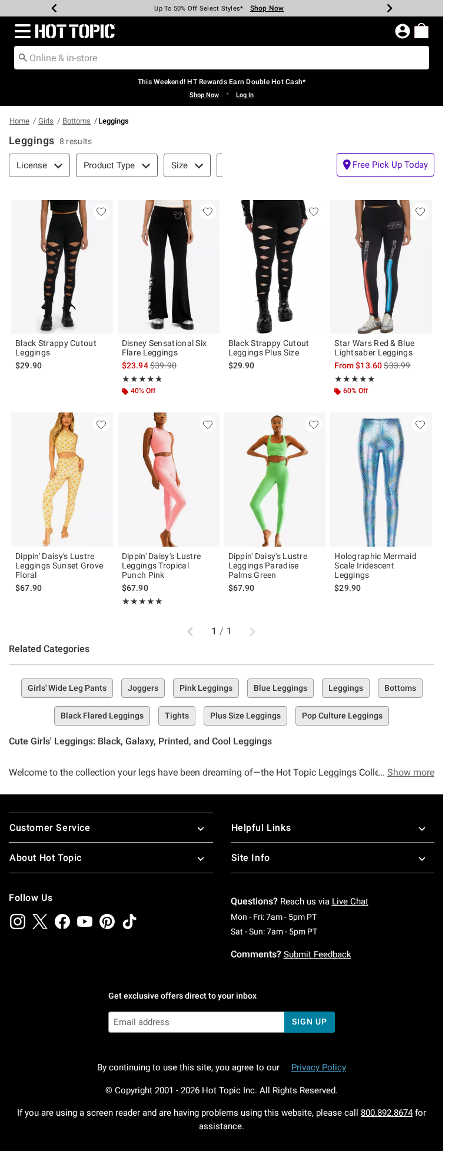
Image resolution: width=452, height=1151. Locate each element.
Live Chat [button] (350, 901)
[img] (17, 921)
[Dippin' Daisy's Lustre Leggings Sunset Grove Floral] (62, 479)
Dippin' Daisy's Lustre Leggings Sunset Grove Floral (59, 565)
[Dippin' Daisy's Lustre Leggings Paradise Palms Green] (275, 479)
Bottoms (76, 121)
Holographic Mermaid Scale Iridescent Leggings (375, 565)
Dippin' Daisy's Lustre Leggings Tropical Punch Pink (161, 565)
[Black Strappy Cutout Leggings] (62, 267)
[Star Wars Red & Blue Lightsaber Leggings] (381, 267)
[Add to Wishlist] (101, 212)
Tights (177, 715)
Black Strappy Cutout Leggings (56, 347)
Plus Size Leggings (245, 715)
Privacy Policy (318, 1067)
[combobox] (221, 57)
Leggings (345, 688)
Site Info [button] (250, 857)
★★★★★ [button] (141, 379)
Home (19, 121)
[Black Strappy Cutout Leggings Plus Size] (275, 267)
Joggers (143, 688)
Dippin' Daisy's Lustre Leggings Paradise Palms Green (268, 565)
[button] (20, 31)
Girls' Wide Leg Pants (67, 688)
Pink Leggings (206, 688)
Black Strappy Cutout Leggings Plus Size (269, 347)
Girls (46, 121)
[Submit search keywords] (23, 57)
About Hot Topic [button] (45, 857)
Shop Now (267, 8)
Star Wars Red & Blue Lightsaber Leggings (374, 347)
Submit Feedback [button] (317, 954)
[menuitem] (421, 30)
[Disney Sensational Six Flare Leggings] (169, 267)
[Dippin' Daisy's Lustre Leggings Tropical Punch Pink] (169, 479)
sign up (309, 1021)
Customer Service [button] (50, 827)
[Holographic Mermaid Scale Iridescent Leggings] (381, 479)
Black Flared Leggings (102, 715)
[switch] (385, 165)
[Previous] (54, 8)
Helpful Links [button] (261, 827)
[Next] (389, 8)
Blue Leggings (280, 688)
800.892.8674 (387, 1112)
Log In (245, 95)
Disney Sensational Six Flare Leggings (164, 347)
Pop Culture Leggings (342, 715)
